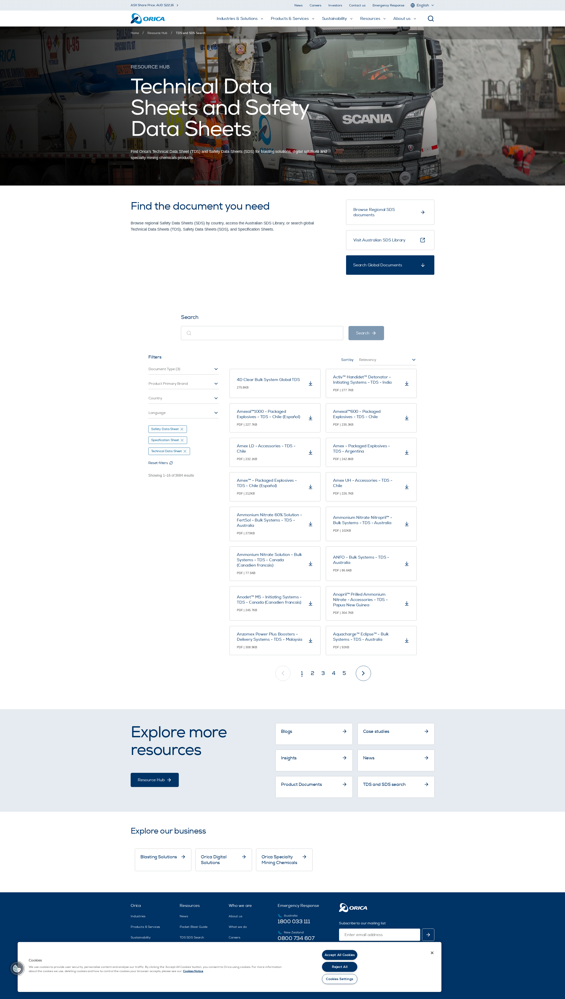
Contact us (357, 5)
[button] (17, 968)
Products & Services (145, 927)
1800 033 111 (294, 921)
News (298, 5)
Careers (315, 5)
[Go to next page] (363, 673)
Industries (138, 916)
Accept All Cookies (340, 955)
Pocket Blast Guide (193, 927)
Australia (291, 915)
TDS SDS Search (192, 937)
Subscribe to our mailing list (362, 923)
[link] (190, 32)
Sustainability (141, 937)
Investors (335, 5)
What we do (238, 927)
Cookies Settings (339, 979)
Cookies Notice (193, 971)
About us (235, 916)
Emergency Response (388, 5)
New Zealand (293, 932)
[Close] (432, 953)
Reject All (339, 967)
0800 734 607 (296, 938)
